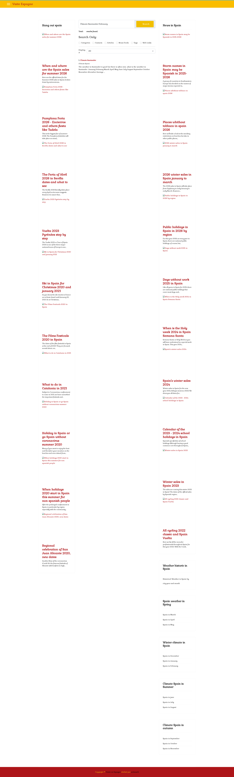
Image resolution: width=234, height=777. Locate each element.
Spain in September (171, 738)
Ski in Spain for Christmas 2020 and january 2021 (56, 287)
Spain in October (170, 743)
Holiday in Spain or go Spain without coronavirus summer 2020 (56, 438)
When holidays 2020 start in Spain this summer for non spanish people (56, 495)
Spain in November (171, 748)
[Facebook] (226, 4)
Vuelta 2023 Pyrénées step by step (54, 234)
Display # (82, 51)
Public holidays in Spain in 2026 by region (175, 230)
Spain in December (171, 656)
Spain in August (169, 707)
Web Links (147, 43)
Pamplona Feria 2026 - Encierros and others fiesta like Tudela (54, 124)
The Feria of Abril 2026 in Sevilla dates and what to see (55, 180)
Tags (136, 43)
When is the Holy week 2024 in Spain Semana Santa (177, 332)
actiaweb (135, 772)
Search (145, 24)
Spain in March (169, 615)
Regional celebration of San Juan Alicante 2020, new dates (56, 551)
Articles (110, 43)
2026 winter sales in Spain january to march (177, 178)
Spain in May (168, 625)
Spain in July (168, 702)
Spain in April (169, 620)
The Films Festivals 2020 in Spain (55, 337)
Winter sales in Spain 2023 (173, 484)
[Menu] (8, 4)
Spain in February (170, 666)
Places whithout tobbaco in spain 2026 (174, 126)
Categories (85, 43)
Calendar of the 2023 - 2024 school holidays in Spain (176, 433)
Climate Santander (88, 60)
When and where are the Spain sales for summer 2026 (55, 69)
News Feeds (124, 43)
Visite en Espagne (113, 772)
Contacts (98, 43)
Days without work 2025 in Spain (176, 281)
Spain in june (168, 697)
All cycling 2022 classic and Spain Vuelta (175, 534)
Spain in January (170, 661)
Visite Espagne (22, 4)
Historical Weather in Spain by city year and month (176, 581)
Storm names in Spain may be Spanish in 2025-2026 (175, 71)
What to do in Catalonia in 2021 (54, 386)
